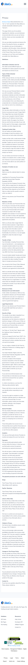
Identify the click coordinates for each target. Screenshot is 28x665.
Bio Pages (3, 622)
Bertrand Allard (6, 22)
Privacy (6, 658)
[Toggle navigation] (25, 4)
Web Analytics (5, 649)
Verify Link (11, 661)
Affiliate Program (19, 624)
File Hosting (4, 624)
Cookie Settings (21, 661)
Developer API (19, 622)
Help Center (18, 619)
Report (5, 661)
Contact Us (18, 627)
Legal (11, 658)
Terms (17, 658)
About (22, 658)
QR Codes (3, 619)
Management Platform (16, 649)
